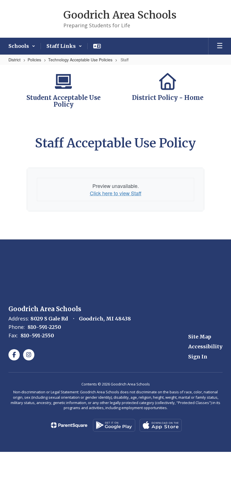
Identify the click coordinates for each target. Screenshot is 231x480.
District (14, 59)
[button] (22, 46)
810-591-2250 (44, 327)
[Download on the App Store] (160, 425)
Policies (34, 59)
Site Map (199, 336)
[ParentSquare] (69, 425)
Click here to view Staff (115, 193)
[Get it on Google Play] (114, 425)
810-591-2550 (37, 335)
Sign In (197, 356)
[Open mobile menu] (219, 46)
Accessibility (205, 346)
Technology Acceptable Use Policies (80, 59)
